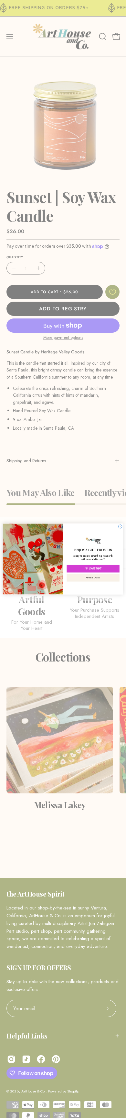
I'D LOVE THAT (93, 568)
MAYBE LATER (93, 577)
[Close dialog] (120, 526)
